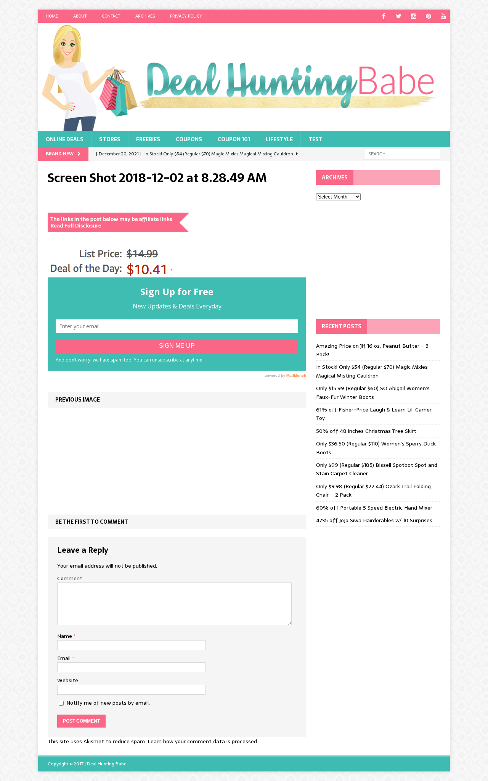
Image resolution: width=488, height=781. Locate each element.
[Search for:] (402, 153)
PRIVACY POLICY (186, 16)
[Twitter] (398, 16)
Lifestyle (279, 139)
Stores (109, 139)
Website (67, 680)
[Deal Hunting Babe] (244, 77)
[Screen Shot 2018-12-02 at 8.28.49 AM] (110, 273)
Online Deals (64, 139)
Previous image (77, 399)
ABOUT (80, 16)
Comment (69, 578)
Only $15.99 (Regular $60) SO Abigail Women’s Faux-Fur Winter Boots (373, 392)
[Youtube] (443, 16)
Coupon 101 (234, 139)
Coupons (189, 139)
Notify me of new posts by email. (108, 703)
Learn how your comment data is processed (202, 741)
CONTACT (111, 16)
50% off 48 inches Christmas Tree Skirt (366, 431)
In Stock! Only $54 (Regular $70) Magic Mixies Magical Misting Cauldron (372, 371)
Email (64, 658)
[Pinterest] (428, 16)
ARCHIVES (145, 16)
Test (315, 139)
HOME (52, 16)
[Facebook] (383, 16)
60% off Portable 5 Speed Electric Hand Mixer (374, 507)
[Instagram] (413, 16)
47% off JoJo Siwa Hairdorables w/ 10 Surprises (374, 520)
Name (65, 636)
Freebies (148, 139)
